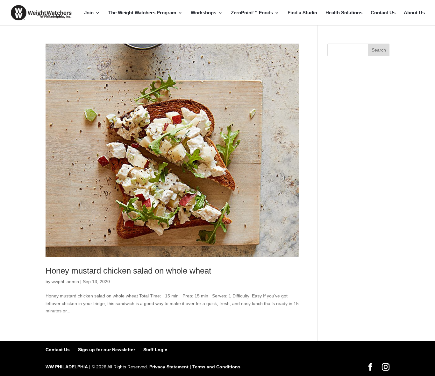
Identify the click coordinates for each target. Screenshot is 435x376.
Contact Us (383, 12)
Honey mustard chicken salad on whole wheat (128, 270)
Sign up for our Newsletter (106, 349)
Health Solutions (343, 12)
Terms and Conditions (216, 366)
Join (89, 12)
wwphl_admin (65, 281)
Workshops (203, 12)
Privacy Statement (169, 366)
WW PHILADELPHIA (67, 366)
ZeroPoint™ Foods (252, 12)
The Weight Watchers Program (142, 12)
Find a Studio (302, 12)
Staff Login (155, 349)
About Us (414, 12)
